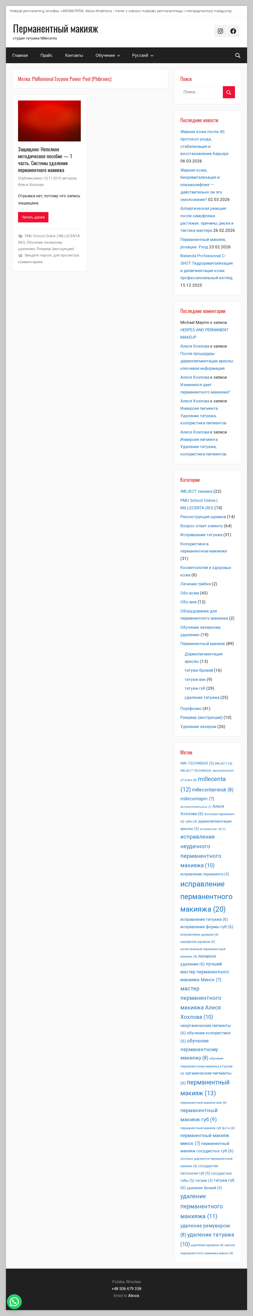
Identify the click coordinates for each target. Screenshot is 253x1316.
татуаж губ (195, 688)
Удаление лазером (198, 726)
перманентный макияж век (203, 1102)
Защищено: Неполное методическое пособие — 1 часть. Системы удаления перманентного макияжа (45, 159)
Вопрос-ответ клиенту (201, 525)
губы (191, 821)
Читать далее (33, 217)
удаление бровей (204, 1188)
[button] (14, 1301)
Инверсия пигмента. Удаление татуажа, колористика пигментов (203, 416)
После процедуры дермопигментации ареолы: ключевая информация (207, 361)
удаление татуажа (202, 697)
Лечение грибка (195, 583)
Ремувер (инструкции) (55, 249)
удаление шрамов (207, 1245)
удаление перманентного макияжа (201, 1206)
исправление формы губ (206, 926)
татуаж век (195, 679)
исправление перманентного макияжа (206, 897)
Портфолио (191, 708)
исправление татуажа (204, 919)
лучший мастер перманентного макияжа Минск (204, 972)
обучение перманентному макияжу (199, 1049)
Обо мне (188, 601)
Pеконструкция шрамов (203, 516)
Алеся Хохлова (31, 184)
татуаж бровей (199, 670)
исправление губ (213, 829)
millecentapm (197, 799)
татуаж (204, 1180)
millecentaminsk (212, 790)
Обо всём (189, 592)
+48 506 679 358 (126, 1288)
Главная (20, 55)
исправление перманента (204, 874)
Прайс (47, 55)
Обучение (105, 55)
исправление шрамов (199, 934)
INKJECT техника (196, 491)
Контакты (74, 55)
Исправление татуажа (201, 534)
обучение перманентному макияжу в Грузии (206, 1066)
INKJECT (223, 763)
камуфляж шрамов (197, 941)
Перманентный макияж (55, 28)
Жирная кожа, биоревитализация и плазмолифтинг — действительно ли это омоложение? (201, 185)
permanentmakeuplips (195, 806)
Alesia (133, 1295)
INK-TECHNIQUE (197, 763)
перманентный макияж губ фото (207, 1128)
